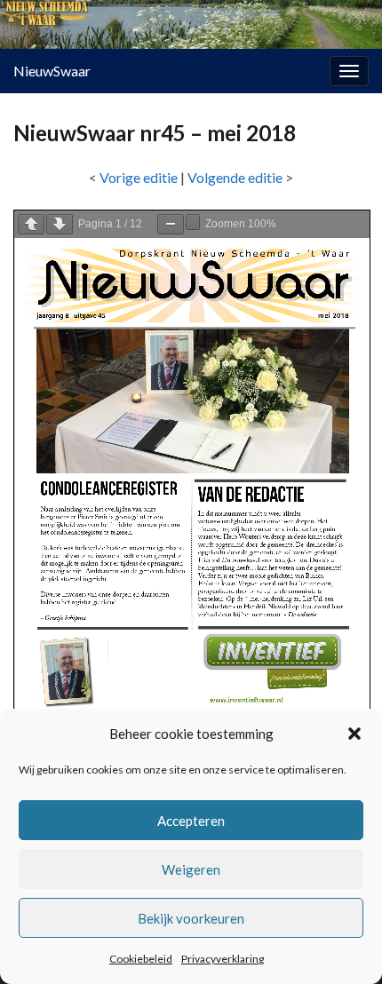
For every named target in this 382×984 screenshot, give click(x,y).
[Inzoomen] (193, 222)
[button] (354, 733)
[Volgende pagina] (59, 224)
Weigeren (191, 869)
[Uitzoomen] (170, 224)
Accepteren (191, 821)
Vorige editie (138, 177)
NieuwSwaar (52, 70)
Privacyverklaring (222, 958)
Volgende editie (235, 177)
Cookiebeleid (140, 958)
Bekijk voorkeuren (191, 918)
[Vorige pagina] (31, 224)
